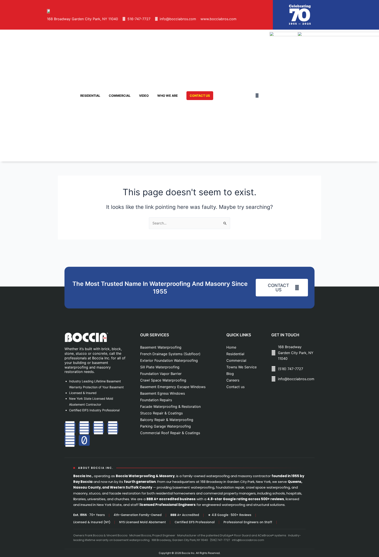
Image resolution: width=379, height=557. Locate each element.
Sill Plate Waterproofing (159, 367)
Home (231, 347)
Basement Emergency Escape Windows (173, 387)
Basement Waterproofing (160, 347)
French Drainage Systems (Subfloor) (170, 354)
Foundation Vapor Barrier (161, 373)
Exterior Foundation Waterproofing (169, 360)
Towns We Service (241, 367)
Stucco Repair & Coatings (161, 413)
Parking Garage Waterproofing (165, 426)
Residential (90, 95)
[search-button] (257, 95)
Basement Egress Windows (162, 393)
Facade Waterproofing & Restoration (170, 406)
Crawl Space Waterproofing (163, 380)
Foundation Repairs (156, 400)
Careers (232, 380)
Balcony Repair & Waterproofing (166, 419)
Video (144, 95)
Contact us (235, 387)
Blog (230, 373)
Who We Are (167, 95)
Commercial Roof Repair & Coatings (170, 433)
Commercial (120, 95)
